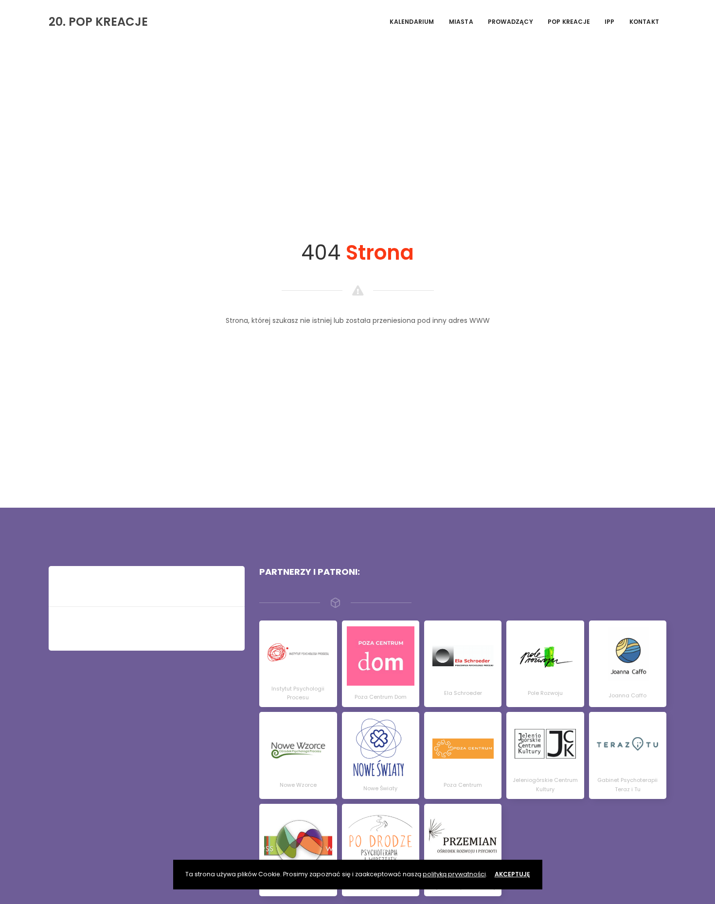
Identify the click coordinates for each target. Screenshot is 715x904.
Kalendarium (412, 22)
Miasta (461, 22)
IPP (610, 22)
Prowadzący (510, 22)
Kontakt (644, 22)
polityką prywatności (454, 874)
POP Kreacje (569, 22)
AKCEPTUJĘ (512, 874)
